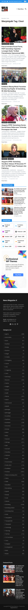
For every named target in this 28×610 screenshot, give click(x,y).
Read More (4, 65)
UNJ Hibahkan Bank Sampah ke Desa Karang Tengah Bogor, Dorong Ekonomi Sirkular (20, 568)
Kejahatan (4, 122)
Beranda (4, 18)
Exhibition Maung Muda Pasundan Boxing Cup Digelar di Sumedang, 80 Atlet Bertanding (14, 89)
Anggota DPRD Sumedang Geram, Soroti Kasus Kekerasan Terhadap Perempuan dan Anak (14, 127)
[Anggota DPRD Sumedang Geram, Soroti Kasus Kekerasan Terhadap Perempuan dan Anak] (14, 113)
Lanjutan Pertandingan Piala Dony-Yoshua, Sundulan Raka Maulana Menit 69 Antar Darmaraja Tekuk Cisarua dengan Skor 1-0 (20, 200)
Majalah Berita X (14, 607)
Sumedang (10, 159)
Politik (11, 43)
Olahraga (4, 84)
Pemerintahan (5, 43)
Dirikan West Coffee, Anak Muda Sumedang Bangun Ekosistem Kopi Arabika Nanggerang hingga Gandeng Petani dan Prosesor (20, 593)
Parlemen (4, 159)
